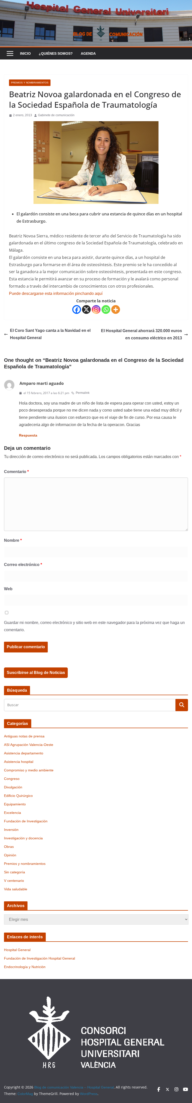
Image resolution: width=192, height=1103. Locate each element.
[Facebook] (76, 309)
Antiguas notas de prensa (24, 736)
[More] (115, 309)
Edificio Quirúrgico (18, 796)
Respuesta (28, 435)
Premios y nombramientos (29, 82)
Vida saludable (15, 889)
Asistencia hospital (18, 762)
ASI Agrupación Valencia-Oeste (28, 745)
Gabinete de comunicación (56, 115)
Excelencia (12, 813)
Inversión (11, 830)
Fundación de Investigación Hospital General (39, 958)
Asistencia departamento (23, 753)
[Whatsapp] (106, 309)
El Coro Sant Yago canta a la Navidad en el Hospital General (50, 334)
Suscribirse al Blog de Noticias (36, 672)
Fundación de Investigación (26, 821)
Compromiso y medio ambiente (29, 770)
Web (8, 589)
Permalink (83, 393)
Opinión (10, 855)
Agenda (88, 53)
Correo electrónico (23, 564)
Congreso (12, 779)
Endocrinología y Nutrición (25, 967)
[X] (86, 309)
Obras (9, 847)
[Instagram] (96, 309)
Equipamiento (15, 804)
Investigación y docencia (23, 838)
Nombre (13, 540)
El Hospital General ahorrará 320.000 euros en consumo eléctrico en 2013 (141, 334)
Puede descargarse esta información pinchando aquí (55, 293)
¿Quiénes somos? (56, 53)
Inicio (25, 53)
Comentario (16, 472)
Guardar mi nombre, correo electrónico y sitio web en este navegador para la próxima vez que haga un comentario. (94, 626)
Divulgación (13, 787)
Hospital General (17, 950)
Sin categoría (14, 872)
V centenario (14, 881)
